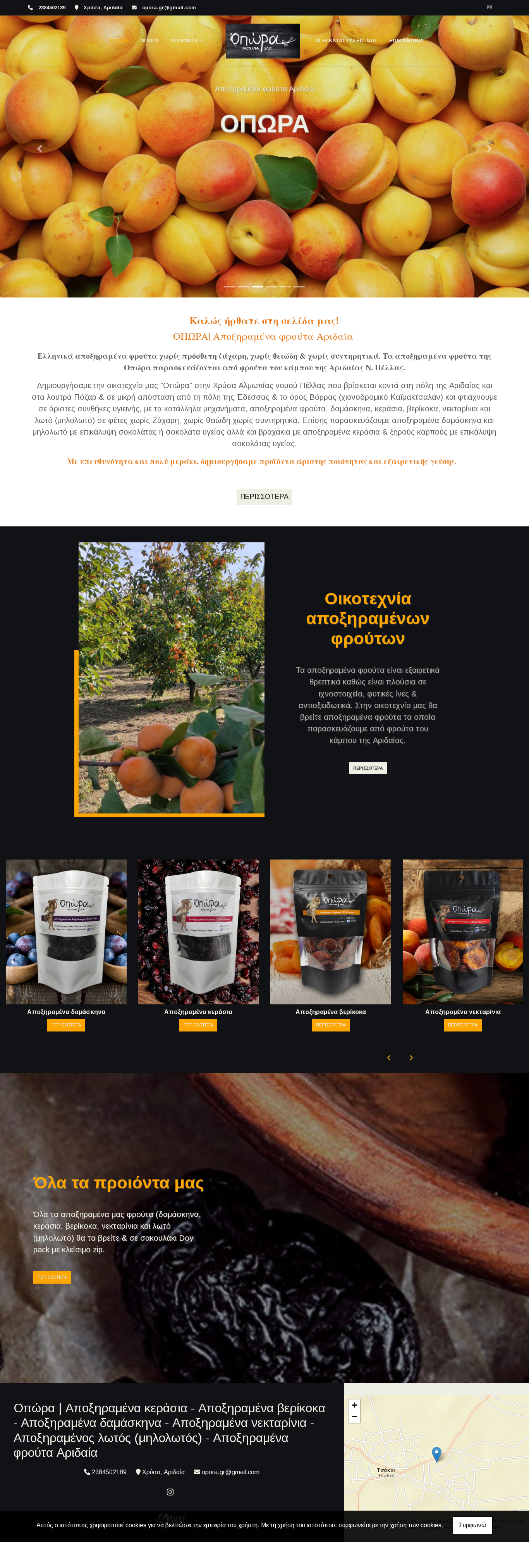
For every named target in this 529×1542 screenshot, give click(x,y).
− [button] (354, 1417)
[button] (39, 148)
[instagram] (489, 7)
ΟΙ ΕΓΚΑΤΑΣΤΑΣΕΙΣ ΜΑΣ (346, 40)
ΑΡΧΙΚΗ (119, 40)
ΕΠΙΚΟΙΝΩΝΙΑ (406, 40)
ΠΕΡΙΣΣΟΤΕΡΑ (368, 768)
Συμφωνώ (472, 1525)
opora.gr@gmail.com (169, 7)
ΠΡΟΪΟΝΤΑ (184, 40)
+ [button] (354, 1405)
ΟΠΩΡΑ (149, 40)
